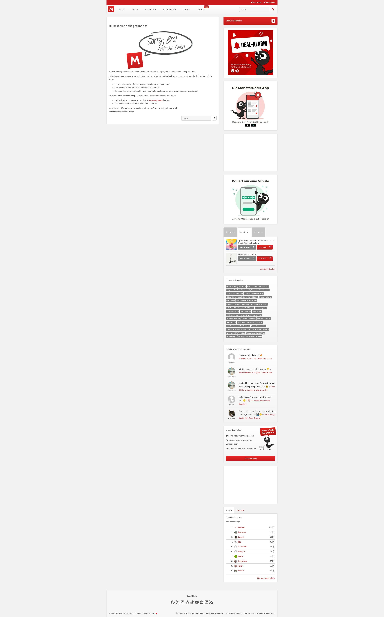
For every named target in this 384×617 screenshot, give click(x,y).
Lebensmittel (257, 315)
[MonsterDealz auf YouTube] (196, 602)
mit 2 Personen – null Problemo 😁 (254, 369)
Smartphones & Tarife (254, 329)
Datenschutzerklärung (234, 613)
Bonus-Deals (169, 9)
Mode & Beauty (231, 322)
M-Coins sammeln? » (266, 578)
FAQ (202, 613)
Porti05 (241, 570)
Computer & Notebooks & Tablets (236, 290)
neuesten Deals (156, 100)
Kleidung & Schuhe (232, 315)
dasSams (242, 532)
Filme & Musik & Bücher (250, 297)
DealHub (241, 527)
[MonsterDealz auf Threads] (187, 602)
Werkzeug (241, 337)
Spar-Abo (265, 329)
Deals (135, 9)
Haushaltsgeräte (260, 308)
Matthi (240, 556)
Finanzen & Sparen (265, 297)
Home (122, 9)
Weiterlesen (245, 247)
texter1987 (242, 546)
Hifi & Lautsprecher (232, 311)
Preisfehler (259, 322)
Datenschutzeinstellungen (254, 613)
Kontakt (195, 613)
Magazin (201, 9)
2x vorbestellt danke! (248, 355)
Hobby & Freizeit (245, 311)
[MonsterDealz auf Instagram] (182, 602)
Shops (186, 9)
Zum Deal (262, 247)
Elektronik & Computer (233, 297)
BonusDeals (242, 286)
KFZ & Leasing (256, 311)
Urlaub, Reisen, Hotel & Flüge (255, 333)
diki (239, 541)
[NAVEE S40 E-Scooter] (231, 258)
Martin (240, 565)
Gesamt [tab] (240, 510)
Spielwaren (229, 333)
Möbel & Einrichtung (263, 319)
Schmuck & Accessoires (258, 326)
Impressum (270, 613)
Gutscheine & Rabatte (233, 308)
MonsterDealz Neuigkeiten (245, 322)
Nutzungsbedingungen (214, 613)
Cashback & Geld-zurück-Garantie (257, 286)
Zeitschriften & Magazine (254, 337)
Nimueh (241, 537)
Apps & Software (231, 286)
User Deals (150, 9)
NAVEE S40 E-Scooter (247, 254)
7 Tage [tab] (229, 510)
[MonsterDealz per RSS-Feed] (211, 602)
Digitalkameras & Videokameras (259, 290)
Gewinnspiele (230, 301)
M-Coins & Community (233, 319)
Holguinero (242, 561)
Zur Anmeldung (250, 458)
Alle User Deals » (267, 269)
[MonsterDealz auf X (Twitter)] (177, 602)
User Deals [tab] (244, 232)
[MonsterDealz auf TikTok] (192, 602)
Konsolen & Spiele (245, 315)
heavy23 (241, 551)
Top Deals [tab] (230, 232)
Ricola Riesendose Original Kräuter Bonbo (255, 372)
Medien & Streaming (249, 319)
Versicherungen (231, 337)
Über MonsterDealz (183, 613)
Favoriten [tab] (258, 232)
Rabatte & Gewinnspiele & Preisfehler (238, 326)
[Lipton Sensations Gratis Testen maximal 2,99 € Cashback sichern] (231, 244)
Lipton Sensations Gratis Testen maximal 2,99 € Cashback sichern (256, 241)
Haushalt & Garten (248, 308)
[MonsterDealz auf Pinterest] (201, 602)
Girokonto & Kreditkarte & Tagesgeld (237, 304)
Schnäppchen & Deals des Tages (236, 329)
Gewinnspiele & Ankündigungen (247, 301)
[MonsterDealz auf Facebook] (172, 602)
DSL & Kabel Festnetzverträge (253, 293)
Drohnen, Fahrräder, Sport (234, 293)
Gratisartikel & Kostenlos (259, 304)
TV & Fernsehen (240, 333)
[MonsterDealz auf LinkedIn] (206, 602)
